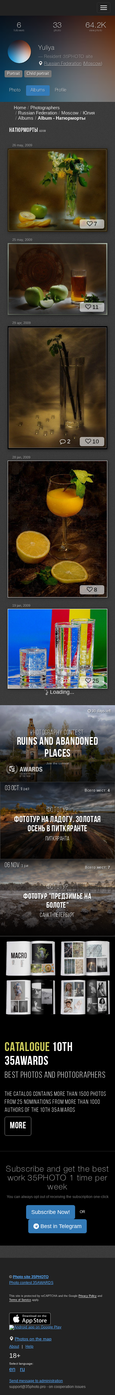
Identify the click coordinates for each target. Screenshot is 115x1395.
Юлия (89, 112)
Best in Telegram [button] (60, 1226)
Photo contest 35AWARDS (31, 1283)
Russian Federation (63, 64)
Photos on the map (33, 1338)
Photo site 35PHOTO (30, 1277)
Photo (15, 90)
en (12, 1369)
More (18, 1126)
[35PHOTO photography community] (28, 7)
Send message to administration (36, 1381)
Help (29, 1346)
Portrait (13, 73)
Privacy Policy (88, 1295)
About (14, 1346)
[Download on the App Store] (36, 1318)
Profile (61, 90)
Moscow (92, 64)
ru (22, 1369)
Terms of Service (20, 1299)
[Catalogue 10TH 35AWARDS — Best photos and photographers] (57, 977)
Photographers (45, 107)
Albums (38, 90)
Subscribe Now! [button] (50, 1212)
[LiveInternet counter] (22, 1288)
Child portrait (38, 73)
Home (20, 107)
